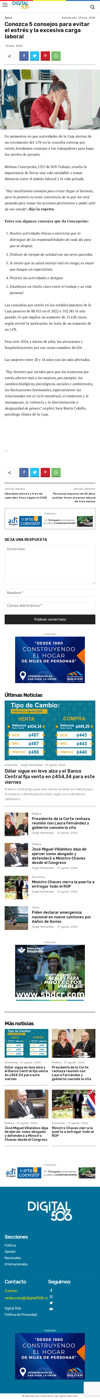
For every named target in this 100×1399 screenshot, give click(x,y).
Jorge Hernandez (31, 765)
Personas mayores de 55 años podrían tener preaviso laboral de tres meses (73, 497)
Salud (8, 18)
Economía (11, 765)
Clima (35, 907)
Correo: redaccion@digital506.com (29, 1294)
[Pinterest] (45, 56)
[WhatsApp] (56, 56)
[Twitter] (34, 56)
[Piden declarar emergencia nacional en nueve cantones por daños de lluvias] (16, 918)
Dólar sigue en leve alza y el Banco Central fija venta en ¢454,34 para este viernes (50, 776)
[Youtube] (51, 1309)
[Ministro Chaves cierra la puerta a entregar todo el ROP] (16, 887)
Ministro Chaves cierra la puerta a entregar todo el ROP (63, 884)
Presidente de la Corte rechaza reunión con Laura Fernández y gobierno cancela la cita (61, 823)
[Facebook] (24, 56)
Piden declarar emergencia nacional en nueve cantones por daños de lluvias (61, 916)
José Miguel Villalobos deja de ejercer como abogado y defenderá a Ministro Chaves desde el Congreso (59, 856)
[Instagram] (51, 1297)
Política (36, 814)
